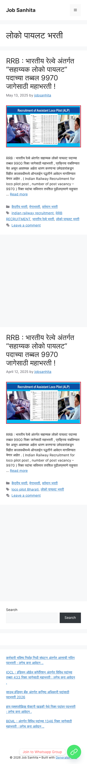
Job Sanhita (21, 10)
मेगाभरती (34, 207)
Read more (19, 194)
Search (11, 610)
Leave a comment (26, 225)
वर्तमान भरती (50, 207)
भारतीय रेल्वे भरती (43, 219)
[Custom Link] (74, 752)
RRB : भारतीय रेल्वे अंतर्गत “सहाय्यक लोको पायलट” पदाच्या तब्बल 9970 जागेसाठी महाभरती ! (40, 73)
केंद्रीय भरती (19, 207)
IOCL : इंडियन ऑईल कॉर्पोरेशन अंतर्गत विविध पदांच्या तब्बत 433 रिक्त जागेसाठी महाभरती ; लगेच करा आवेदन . (40, 677)
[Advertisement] (43, 282)
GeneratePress (66, 757)
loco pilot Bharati (25, 489)
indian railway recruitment (33, 213)
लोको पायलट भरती (67, 219)
